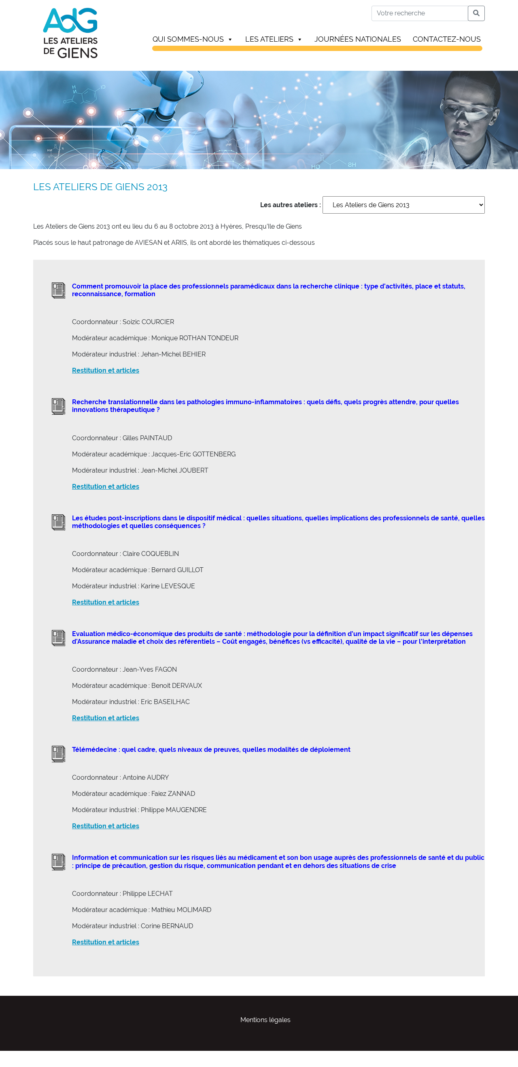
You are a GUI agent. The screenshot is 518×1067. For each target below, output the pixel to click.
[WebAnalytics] (16, 1055)
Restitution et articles (105, 370)
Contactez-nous (447, 39)
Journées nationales (357, 39)
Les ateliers (269, 39)
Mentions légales (265, 1020)
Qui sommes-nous (188, 39)
